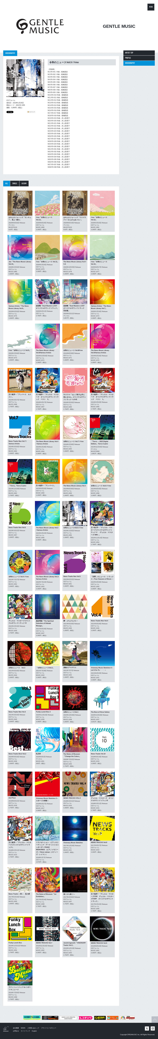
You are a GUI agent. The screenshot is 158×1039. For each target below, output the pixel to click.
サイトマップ (25, 1031)
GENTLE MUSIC (119, 26)
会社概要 (16, 1028)
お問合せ (16, 1031)
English (34, 1031)
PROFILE (128, 58)
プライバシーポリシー (48, 1028)
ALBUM (24, 183)
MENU (151, 7)
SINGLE (14, 183)
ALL (6, 183)
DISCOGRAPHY (130, 63)
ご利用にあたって (33, 1028)
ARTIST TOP (129, 53)
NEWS (23, 1028)
